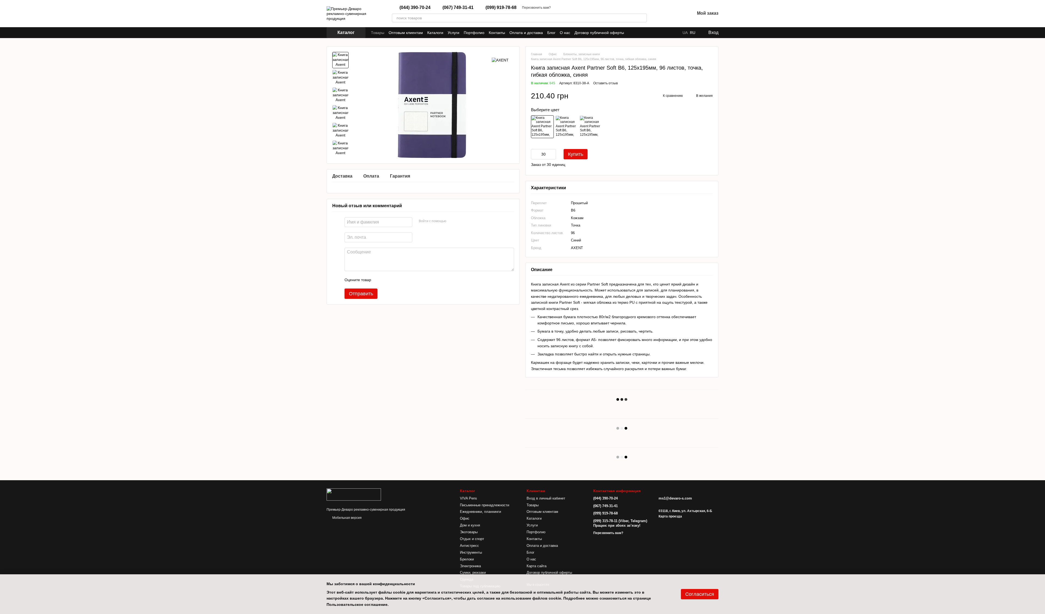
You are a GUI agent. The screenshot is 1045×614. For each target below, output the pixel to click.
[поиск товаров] (642, 18)
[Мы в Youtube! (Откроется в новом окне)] (638, 32)
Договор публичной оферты (599, 32)
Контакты (497, 32)
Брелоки (467, 559)
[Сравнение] (662, 13)
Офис (464, 518)
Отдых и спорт (472, 539)
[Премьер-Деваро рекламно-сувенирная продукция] (354, 494)
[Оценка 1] (380, 280)
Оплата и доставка (526, 32)
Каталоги (435, 32)
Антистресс (469, 546)
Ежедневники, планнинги (480, 512)
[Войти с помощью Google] (461, 221)
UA (685, 33)
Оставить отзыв (605, 83)
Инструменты (471, 552)
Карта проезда (670, 516)
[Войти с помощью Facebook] (452, 221)
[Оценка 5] (415, 280)
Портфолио (474, 32)
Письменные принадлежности (484, 505)
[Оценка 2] (389, 280)
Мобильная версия (346, 518)
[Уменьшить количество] (535, 154)
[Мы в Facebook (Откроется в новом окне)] (631, 32)
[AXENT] (500, 60)
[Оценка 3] (397, 280)
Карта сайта (536, 566)
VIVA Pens (468, 498)
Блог (551, 32)
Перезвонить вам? (536, 8)
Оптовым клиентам (406, 32)
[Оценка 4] (406, 280)
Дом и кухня (470, 525)
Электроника (470, 566)
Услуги (453, 32)
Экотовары (469, 532)
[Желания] (676, 13)
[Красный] (590, 126)
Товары (377, 32)
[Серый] (566, 126)
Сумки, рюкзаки (473, 572)
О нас (565, 32)
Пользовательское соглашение (357, 604)
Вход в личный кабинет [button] (546, 498)
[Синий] (542, 126)
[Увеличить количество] (552, 154)
